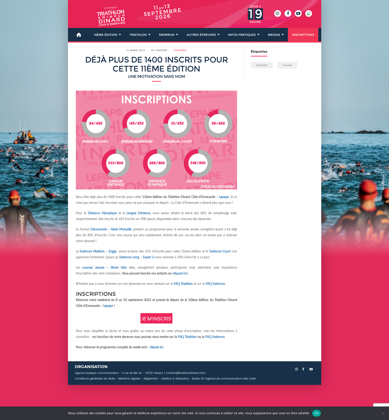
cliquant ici (179, 273)
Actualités (261, 65)
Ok (316, 413)
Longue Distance (138, 213)
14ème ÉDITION (105, 34)
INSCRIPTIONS (303, 34)
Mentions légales (129, 379)
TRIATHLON (138, 34)
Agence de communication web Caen (230, 379)
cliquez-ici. (157, 347)
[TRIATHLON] (105, 19)
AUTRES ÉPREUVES (201, 34)
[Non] (383, 413)
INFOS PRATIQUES (242, 34)
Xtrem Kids (119, 267)
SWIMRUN (166, 34)
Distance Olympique (102, 213)
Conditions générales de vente (95, 379)
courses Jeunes (93, 267)
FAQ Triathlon (183, 283)
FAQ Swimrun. (215, 337)
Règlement (151, 379)
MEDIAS (274, 34)
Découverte (98, 229)
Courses (180, 50)
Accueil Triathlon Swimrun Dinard (78, 34)
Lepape (224, 197)
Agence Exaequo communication (97, 373)
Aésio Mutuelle (121, 229)
